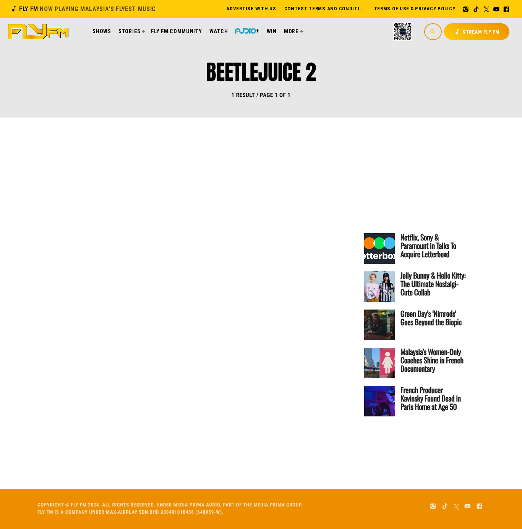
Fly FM (83, 9)
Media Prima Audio (196, 505)
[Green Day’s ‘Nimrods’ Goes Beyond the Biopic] (379, 325)
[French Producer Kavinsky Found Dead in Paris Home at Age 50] (379, 401)
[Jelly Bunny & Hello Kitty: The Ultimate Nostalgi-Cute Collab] (379, 286)
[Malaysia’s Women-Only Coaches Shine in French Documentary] (379, 363)
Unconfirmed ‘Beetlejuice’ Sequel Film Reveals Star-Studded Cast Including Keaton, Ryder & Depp (227, 224)
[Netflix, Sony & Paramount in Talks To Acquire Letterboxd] (379, 248)
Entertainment (179, 187)
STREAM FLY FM (476, 31)
